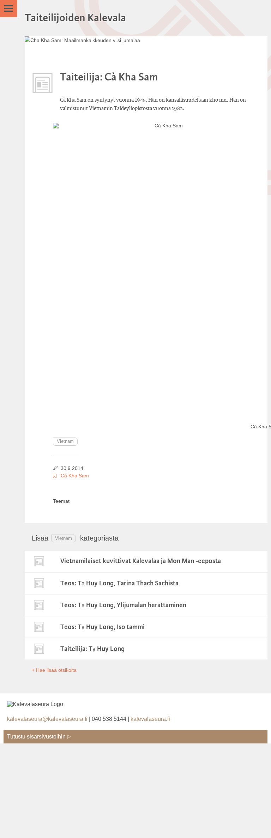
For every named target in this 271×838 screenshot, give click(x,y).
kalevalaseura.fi (150, 719)
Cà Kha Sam (75, 475)
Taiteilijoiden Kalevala (75, 18)
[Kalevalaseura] (51, 702)
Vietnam (65, 441)
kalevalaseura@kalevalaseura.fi (47, 719)
